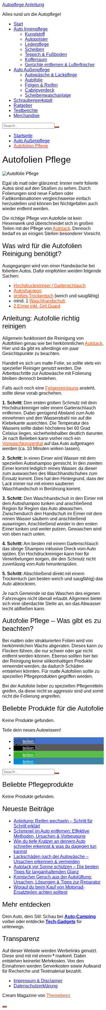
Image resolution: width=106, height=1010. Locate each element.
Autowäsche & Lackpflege (51, 74)
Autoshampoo (28, 290)
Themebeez (58, 995)
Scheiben (34, 49)
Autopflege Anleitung (23, 4)
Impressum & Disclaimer (38, 980)
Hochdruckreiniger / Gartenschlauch (50, 285)
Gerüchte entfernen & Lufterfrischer (60, 64)
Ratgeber (23, 105)
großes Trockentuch (33, 295)
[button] (24, 741)
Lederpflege (37, 44)
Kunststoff (35, 34)
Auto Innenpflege (31, 29)
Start (18, 24)
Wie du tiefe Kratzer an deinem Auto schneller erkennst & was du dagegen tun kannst (55, 846)
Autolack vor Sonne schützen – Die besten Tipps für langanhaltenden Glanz (56, 869)
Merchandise (27, 115)
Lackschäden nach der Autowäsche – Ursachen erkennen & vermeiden (51, 859)
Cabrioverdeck (39, 90)
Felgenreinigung (61, 388)
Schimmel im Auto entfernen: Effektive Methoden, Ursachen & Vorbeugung (51, 834)
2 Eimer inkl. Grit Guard (37, 306)
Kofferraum (36, 59)
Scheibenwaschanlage (48, 95)
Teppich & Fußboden (46, 54)
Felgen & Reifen (41, 85)
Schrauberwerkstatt (33, 100)
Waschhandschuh (47, 300)
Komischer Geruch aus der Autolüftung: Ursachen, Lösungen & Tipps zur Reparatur (57, 879)
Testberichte (26, 110)
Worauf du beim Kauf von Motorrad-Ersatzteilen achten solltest (49, 890)
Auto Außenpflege (32, 69)
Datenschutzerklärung (36, 985)
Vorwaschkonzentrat (22, 443)
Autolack (61, 228)
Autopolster (36, 39)
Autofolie (34, 80)
